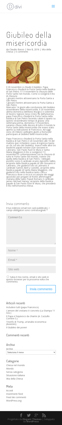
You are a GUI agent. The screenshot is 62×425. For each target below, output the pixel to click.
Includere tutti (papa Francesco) (22, 307)
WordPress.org (13, 400)
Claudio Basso (16, 49)
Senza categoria (14, 371)
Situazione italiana (15, 375)
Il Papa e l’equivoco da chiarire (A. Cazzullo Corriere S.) (28, 317)
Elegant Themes (32, 419)
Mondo (10, 368)
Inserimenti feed (14, 393)
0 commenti (22, 51)
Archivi (9, 348)
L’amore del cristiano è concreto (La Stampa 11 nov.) (30, 311)
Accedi (9, 390)
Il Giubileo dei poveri (16, 327)
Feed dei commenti (16, 397)
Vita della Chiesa (14, 378)
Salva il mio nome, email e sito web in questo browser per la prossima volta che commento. (27, 279)
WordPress (32, 421)
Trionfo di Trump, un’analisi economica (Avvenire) (26, 323)
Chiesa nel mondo (15, 365)
